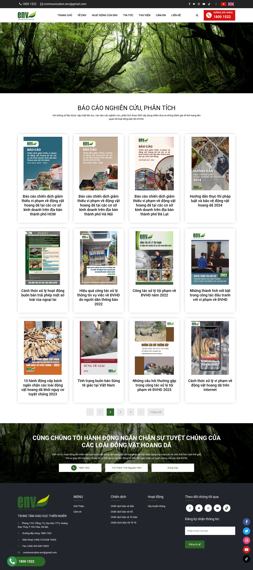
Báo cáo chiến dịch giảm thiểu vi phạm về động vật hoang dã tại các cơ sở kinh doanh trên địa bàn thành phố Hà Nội (98, 205)
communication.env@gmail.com (40, 552)
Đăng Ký (193, 544)
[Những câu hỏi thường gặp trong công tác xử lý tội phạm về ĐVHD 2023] (154, 348)
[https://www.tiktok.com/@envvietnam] (209, 4)
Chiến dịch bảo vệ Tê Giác (124, 517)
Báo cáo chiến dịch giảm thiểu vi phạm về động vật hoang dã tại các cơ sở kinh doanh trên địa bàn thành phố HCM (43, 205)
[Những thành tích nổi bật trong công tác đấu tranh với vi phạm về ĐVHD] (210, 258)
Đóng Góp (173, 467)
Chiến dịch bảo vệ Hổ (122, 511)
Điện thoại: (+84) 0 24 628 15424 (39, 539)
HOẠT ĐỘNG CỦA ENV (105, 15)
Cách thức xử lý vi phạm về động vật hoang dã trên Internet (210, 385)
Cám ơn (77, 511)
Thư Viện (144, 15)
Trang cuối (155, 412)
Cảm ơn (161, 15)
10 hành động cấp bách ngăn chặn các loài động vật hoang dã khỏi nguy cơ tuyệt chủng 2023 (42, 387)
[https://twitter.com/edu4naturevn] (194, 4)
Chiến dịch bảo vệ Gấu (122, 506)
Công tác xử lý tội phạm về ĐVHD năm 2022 (154, 292)
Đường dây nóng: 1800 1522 (36, 533)
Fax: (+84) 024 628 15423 (35, 546)
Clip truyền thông (156, 506)
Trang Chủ (65, 15)
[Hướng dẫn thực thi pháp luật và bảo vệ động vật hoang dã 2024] (210, 163)
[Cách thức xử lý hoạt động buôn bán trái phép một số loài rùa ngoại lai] (43, 258)
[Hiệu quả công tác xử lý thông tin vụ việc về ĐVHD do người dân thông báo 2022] (98, 258)
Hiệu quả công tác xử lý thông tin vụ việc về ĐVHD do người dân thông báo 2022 (98, 297)
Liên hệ (176, 15)
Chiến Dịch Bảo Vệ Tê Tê (123, 522)
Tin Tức (128, 15)
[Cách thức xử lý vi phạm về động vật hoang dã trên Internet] (210, 348)
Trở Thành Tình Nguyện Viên (126, 467)
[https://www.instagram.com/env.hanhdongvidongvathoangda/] (199, 4)
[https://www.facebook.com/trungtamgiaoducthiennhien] (189, 4)
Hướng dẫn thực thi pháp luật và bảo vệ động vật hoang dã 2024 (210, 200)
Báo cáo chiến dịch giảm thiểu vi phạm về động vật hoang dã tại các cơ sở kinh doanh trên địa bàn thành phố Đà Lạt (154, 205)
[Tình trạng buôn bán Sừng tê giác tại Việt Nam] (98, 348)
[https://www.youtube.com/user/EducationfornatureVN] (204, 4)
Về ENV (82, 15)
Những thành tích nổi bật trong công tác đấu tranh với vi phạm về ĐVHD (210, 295)
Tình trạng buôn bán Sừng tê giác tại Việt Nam (98, 383)
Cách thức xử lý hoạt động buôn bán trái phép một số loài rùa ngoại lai (42, 295)
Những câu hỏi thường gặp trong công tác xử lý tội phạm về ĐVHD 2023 (154, 385)
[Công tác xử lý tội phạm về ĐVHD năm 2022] (154, 258)
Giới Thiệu (79, 506)
